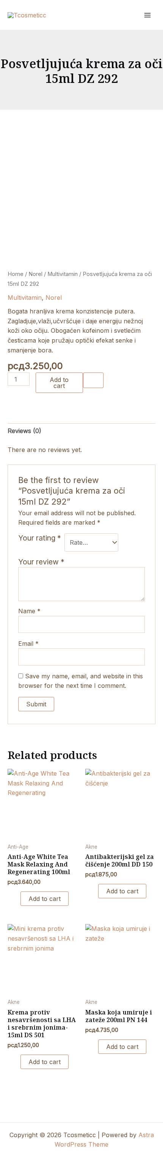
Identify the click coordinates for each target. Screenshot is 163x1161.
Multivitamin (62, 274)
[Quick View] (16, 898)
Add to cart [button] (44, 898)
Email (28, 643)
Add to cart (59, 383)
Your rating (39, 537)
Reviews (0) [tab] (24, 431)
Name (29, 611)
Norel (35, 274)
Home (16, 274)
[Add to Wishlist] (93, 380)
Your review (41, 561)
